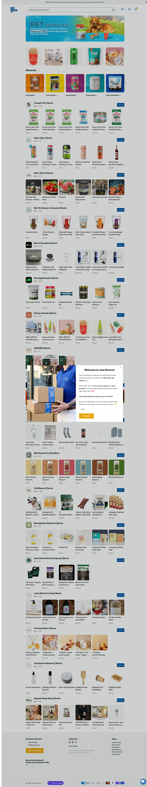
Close (121, 367)
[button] (143, 782)
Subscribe (86, 416)
